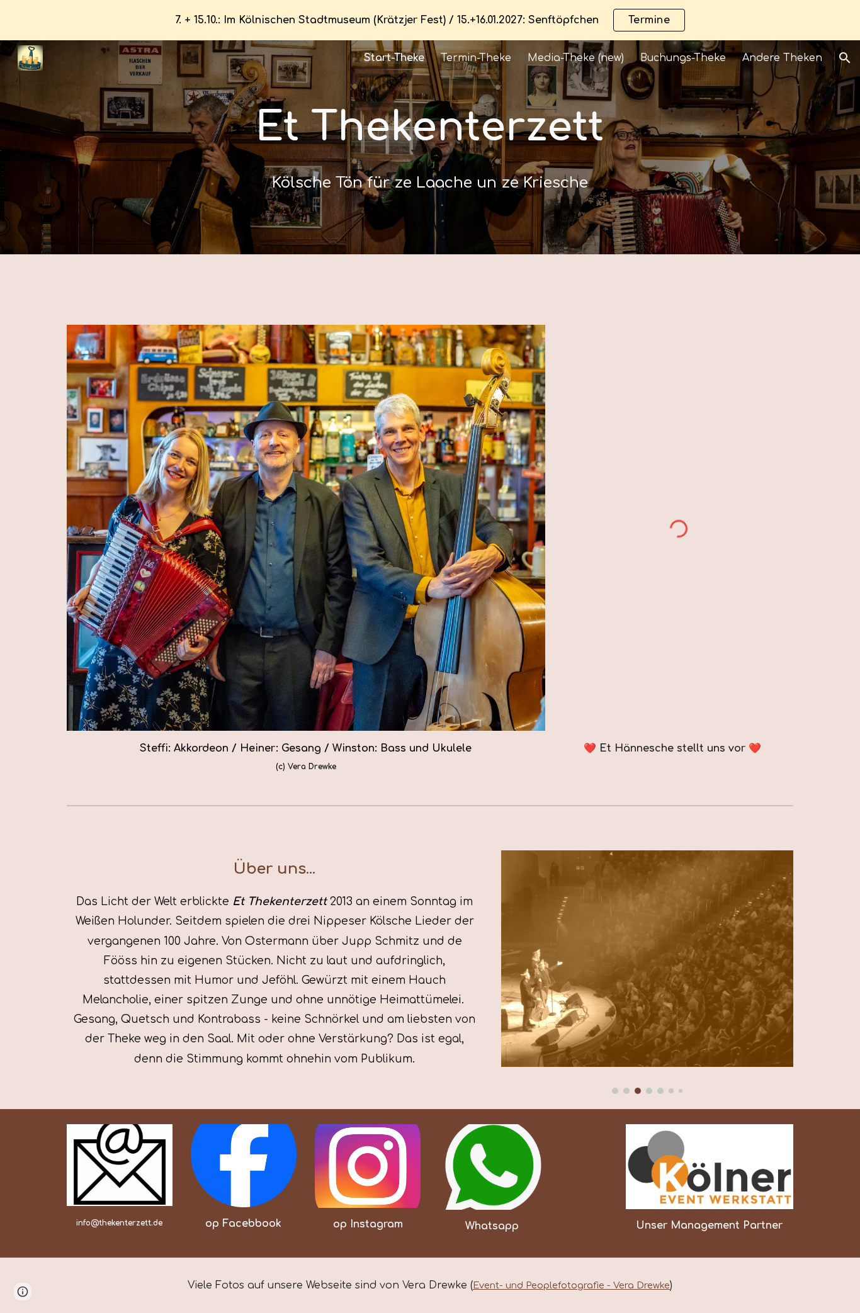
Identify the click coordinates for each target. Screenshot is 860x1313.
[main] (429, 147)
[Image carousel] (647, 972)
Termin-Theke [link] (476, 58)
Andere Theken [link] (782, 58)
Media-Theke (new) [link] (576, 58)
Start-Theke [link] (394, 58)
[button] (845, 58)
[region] (430, 20)
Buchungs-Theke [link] (683, 58)
